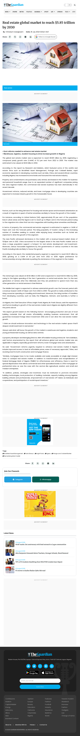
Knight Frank (40, 453)
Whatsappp (46, 479)
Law (63, 713)
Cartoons (31, 710)
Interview (65, 704)
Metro (22, 12)
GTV (73, 12)
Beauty (30, 704)
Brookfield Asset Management (13, 453)
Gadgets (65, 710)
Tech (67, 12)
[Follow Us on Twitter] (34, 666)
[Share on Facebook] (9, 37)
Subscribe (40, 687)
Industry (48, 707)
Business (38, 12)
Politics (29, 12)
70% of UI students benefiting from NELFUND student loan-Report (38, 562)
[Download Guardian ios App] (48, 672)
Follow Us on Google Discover (47, 37)
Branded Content (12, 719)
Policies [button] (32, 725)
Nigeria (48, 453)
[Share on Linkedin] (30, 37)
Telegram (19, 479)
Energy (7, 707)
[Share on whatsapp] (20, 37)
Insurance (48, 710)
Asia (7, 716)
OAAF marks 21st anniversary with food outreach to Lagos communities (40, 544)
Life (52, 12)
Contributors (10, 699)
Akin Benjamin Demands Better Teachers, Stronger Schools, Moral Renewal (41, 553)
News (7, 12)
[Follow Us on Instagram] (40, 666)
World (47, 716)
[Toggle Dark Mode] (68, 4)
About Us (8, 725)
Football (48, 704)
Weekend (65, 702)
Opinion (59, 12)
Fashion (48, 702)
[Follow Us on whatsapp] (52, 666)
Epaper (15, 12)
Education (31, 707)
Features (48, 699)
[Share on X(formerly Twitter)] (15, 37)
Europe (30, 702)
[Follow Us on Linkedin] (46, 666)
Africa (7, 713)
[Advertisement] (40, 399)
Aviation (8, 702)
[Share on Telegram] (25, 37)
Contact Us (43, 725)
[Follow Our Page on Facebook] (28, 666)
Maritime (48, 713)
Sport (46, 12)
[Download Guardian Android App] (32, 672)
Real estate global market (12, 456)
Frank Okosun (29, 453)
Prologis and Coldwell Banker (62, 453)
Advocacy (9, 710)
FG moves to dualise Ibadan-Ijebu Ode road (30, 571)
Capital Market (10, 704)
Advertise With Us (21, 725)
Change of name (68, 716)
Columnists (32, 713)
